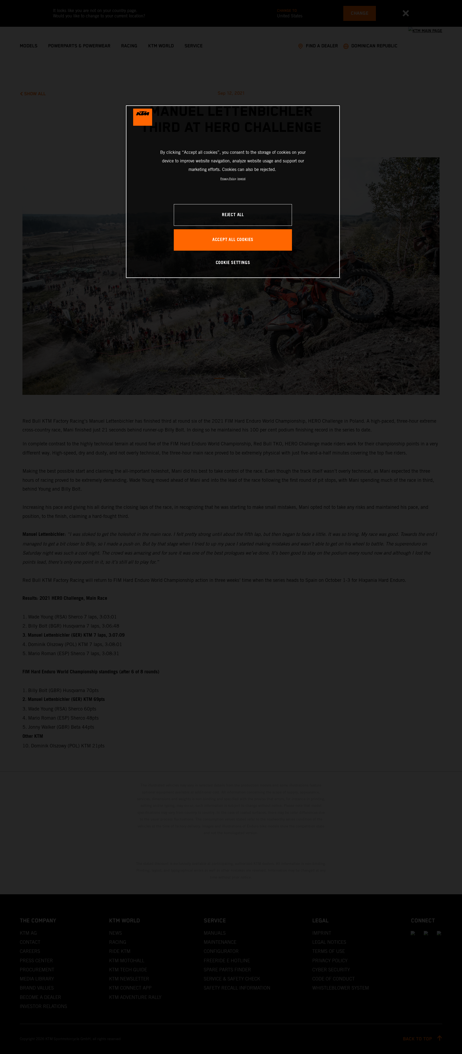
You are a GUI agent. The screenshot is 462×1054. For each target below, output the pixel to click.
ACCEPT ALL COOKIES (232, 240)
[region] (233, 191)
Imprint (241, 178)
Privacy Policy (228, 178)
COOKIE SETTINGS (233, 263)
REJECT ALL (233, 215)
